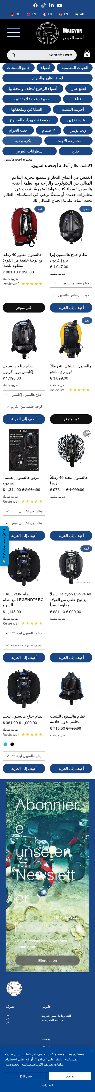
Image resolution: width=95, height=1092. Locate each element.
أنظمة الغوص (73, 37)
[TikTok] (43, 5)
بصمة (45, 1038)
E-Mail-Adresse (67, 917)
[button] (87, 53)
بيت (8, 1015)
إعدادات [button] (47, 1085)
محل (8, 1018)
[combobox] (71, 283)
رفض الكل (26, 1076)
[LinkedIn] (51, 5)
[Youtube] (59, 5)
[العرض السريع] (24, 338)
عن (7, 1022)
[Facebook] (35, 5)
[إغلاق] (88, 1053)
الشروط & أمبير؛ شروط (56, 1015)
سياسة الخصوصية (52, 1020)
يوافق (70, 1076)
